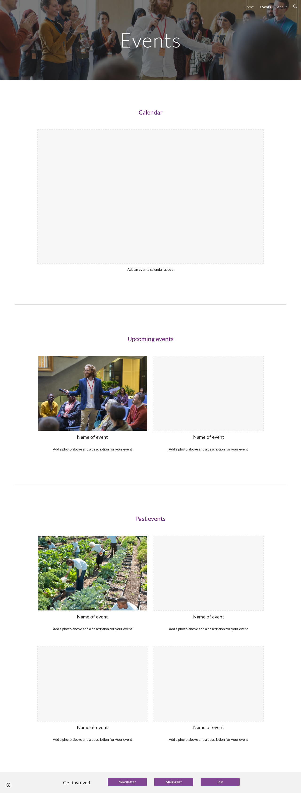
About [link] (282, 6)
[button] (295, 6)
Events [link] (265, 6)
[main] (150, 40)
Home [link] (249, 6)
